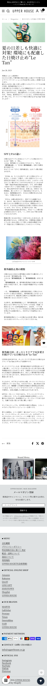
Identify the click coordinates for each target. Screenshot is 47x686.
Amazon (6, 575)
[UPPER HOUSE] (23, 11)
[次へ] (44, 469)
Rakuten (6, 578)
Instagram (7, 660)
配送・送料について (11, 553)
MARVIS (6, 606)
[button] (8, 11)
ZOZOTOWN (8, 588)
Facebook (6, 663)
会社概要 (6, 543)
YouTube (6, 665)
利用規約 (6, 560)
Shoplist (6, 592)
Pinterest (6, 671)
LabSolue (6, 610)
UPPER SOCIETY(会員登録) (14, 563)
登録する (23, 510)
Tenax (5, 616)
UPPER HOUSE (9, 595)
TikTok (5, 668)
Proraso (5, 613)
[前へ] (2, 469)
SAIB (4, 623)
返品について (8, 556)
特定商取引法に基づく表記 (13, 550)
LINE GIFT (7, 585)
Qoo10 (5, 581)
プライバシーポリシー (21, 516)
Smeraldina (7, 620)
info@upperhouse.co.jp (13, 649)
